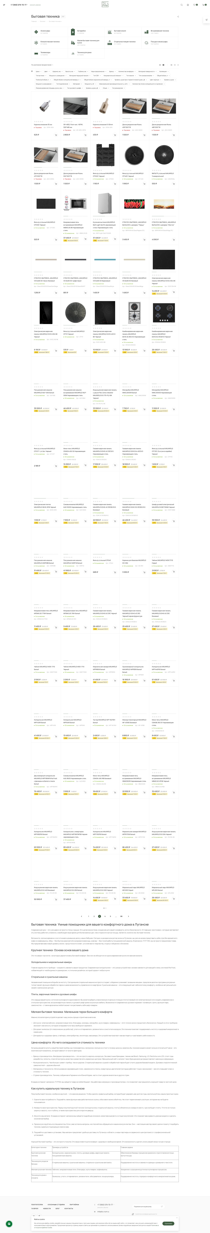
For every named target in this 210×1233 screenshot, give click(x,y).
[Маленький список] (160, 65)
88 (124, 1185)
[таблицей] (178, 65)
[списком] (174, 65)
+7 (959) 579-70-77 (18, 5)
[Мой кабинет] (188, 5)
